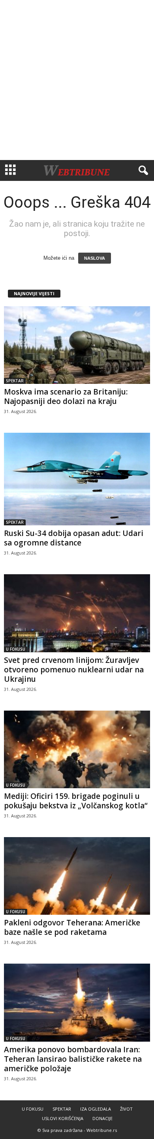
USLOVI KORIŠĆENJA (62, 1118)
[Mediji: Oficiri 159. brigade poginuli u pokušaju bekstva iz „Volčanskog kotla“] (77, 749)
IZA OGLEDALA (95, 1109)
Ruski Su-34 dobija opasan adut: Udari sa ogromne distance (73, 538)
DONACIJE (102, 1118)
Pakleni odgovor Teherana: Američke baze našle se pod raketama (72, 927)
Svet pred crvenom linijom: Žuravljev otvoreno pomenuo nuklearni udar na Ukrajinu (74, 669)
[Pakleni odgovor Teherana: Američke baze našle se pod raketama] (77, 876)
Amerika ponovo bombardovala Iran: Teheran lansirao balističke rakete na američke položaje (73, 1059)
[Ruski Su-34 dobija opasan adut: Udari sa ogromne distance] (77, 479)
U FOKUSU (15, 649)
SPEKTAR (15, 380)
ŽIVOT (126, 1109)
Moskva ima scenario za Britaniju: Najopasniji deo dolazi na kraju (66, 396)
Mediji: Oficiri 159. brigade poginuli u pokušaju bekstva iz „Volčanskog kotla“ (76, 801)
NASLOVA (94, 258)
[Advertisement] (77, 80)
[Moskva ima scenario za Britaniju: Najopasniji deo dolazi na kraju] (77, 345)
